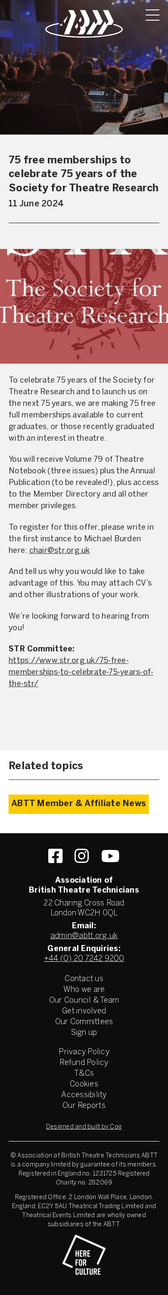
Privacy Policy (84, 1052)
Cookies (84, 1084)
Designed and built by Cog (84, 1127)
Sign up (84, 1033)
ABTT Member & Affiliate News (78, 804)
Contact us (84, 979)
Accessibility (83, 1095)
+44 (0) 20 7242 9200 (84, 959)
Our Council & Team (84, 1000)
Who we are (84, 990)
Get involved (84, 1011)
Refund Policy (83, 1063)
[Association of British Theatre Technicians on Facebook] (55, 856)
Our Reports (84, 1106)
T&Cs (84, 1073)
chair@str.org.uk (59, 551)
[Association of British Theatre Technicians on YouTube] (110, 856)
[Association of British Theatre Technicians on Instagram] (82, 856)
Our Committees (84, 1022)
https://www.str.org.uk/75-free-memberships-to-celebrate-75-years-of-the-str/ (81, 672)
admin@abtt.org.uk (84, 936)
